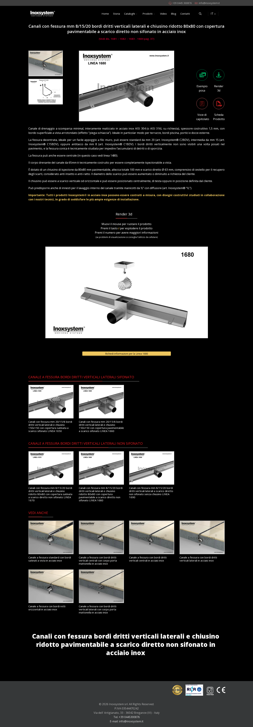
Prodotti (147, 13)
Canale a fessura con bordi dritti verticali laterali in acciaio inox (198, 559)
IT (212, 13)
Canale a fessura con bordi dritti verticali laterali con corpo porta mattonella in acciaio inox (97, 609)
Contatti (185, 13)
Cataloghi (129, 13)
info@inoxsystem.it (209, 3)
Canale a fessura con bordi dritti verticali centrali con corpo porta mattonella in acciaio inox (98, 560)
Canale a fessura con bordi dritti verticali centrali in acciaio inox (148, 559)
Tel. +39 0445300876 (126, 717)
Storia (116, 13)
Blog (173, 13)
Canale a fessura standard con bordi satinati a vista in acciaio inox (49, 559)
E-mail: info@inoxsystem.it (126, 721)
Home (105, 13)
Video (163, 13)
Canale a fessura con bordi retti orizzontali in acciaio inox (46, 608)
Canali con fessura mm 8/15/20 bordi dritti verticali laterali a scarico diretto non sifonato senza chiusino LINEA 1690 (151, 492)
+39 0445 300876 (182, 3)
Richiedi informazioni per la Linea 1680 (126, 353)
